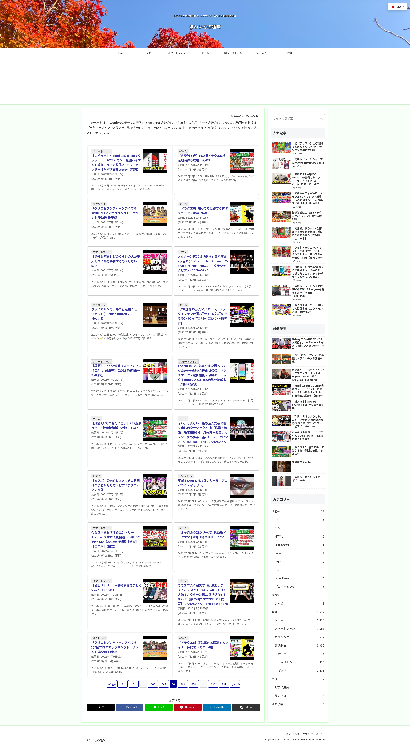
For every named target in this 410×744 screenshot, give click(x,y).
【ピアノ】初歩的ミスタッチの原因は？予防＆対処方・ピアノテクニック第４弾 (115, 485)
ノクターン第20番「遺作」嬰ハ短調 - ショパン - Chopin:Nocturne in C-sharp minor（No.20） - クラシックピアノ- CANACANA (203, 263)
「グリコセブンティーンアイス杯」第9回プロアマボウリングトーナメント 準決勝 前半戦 (115, 647)
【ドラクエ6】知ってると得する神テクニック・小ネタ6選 (203, 210)
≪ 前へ (112, 684)
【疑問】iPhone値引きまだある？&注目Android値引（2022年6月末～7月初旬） (116, 370)
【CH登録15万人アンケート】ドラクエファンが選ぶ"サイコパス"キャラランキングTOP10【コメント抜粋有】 (202, 316)
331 (224, 684)
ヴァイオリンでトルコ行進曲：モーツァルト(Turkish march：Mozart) (115, 314)
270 (194, 684)
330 (213, 684)
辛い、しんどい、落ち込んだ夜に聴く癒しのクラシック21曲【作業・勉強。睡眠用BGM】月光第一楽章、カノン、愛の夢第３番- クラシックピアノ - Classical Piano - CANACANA (203, 432)
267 (164, 684)
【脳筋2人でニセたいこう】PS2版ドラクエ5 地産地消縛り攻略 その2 (116, 425)
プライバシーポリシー (314, 734)
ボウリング (99, 204)
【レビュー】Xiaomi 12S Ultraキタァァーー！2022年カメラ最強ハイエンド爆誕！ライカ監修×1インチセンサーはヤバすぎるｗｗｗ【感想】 (116, 162)
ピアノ (183, 252)
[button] (246, 707)
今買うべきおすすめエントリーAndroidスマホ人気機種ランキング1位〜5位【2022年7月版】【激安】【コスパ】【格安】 (115, 539)
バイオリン (99, 305)
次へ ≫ (236, 684)
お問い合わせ (292, 734)
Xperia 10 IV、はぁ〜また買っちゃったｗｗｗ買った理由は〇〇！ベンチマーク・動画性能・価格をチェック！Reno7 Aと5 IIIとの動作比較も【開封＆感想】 (202, 375)
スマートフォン (102, 151)
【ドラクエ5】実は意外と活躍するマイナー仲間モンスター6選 (203, 644)
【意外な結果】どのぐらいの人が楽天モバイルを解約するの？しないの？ (115, 261)
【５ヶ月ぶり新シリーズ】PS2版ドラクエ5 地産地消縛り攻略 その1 (202, 534)
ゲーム (183, 151)
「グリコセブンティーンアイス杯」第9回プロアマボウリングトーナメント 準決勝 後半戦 (115, 213)
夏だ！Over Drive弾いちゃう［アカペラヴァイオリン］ (203, 482)
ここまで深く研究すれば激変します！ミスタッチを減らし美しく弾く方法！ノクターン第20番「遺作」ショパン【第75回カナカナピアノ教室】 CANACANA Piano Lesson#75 (203, 594)
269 (183, 684)
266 (153, 684)
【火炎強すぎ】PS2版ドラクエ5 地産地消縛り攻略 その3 (202, 157)
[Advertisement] (205, 82)
